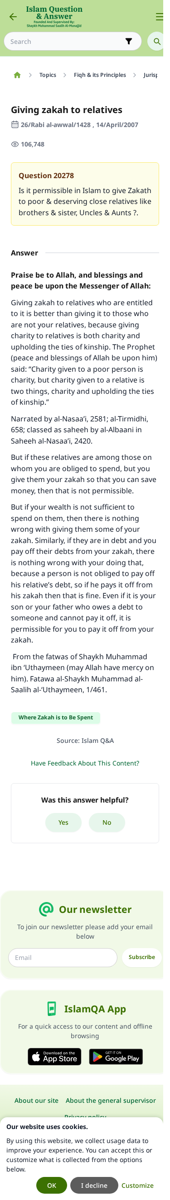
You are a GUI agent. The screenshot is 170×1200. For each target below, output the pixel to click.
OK (51, 1185)
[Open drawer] (160, 16)
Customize (137, 1185)
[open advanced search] (128, 41)
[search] (156, 41)
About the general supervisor (111, 1100)
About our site (36, 1100)
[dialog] (81, 1158)
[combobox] (66, 41)
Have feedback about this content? (85, 763)
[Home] (17, 75)
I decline (94, 1185)
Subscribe (142, 957)
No (107, 822)
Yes (63, 822)
